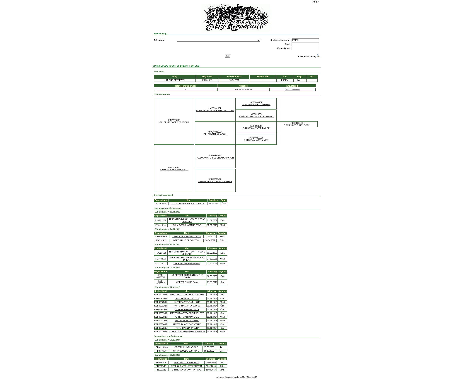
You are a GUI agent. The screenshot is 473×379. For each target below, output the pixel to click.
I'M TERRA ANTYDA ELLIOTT (186, 302)
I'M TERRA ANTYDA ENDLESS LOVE (187, 313)
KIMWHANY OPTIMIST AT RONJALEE (256, 116)
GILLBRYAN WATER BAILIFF (256, 128)
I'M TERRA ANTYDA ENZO (187, 317)
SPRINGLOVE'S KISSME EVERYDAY (215, 181)
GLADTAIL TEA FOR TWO (186, 362)
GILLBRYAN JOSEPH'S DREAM (174, 122)
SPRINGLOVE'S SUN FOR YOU (186, 370)
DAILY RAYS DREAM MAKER (186, 263)
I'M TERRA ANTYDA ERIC (187, 320)
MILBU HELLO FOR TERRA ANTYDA (187, 295)
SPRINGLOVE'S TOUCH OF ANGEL (188, 204)
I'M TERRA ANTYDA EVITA (187, 328)
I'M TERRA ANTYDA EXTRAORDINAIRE (187, 332)
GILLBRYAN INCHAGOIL (215, 134)
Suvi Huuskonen (292, 89)
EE (317, 2)
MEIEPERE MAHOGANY (187, 282)
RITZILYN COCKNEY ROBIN (297, 125)
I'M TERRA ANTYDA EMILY (187, 309)
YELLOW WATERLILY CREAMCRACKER (215, 158)
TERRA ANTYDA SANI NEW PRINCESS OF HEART (187, 220)
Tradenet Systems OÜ (235, 377)
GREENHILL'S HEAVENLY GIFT (186, 236)
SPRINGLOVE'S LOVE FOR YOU (186, 366)
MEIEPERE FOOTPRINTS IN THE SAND (187, 276)
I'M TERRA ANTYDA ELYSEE (187, 306)
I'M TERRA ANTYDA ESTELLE (187, 324)
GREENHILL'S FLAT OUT (186, 347)
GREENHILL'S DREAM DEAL (186, 240)
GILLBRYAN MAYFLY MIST (256, 140)
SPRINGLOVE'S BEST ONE (186, 351)
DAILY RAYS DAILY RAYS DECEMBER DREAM (186, 259)
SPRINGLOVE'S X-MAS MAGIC (174, 170)
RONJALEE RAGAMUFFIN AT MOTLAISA (215, 110)
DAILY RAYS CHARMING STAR (187, 225)
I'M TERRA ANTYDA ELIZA (187, 298)
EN (314, 2)
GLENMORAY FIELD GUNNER (256, 104)
